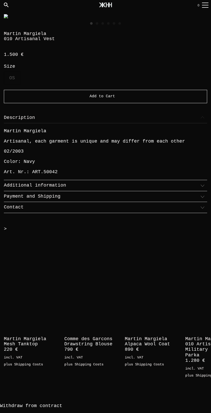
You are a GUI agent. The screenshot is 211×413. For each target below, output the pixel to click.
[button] (91, 23)
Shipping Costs (28, 364)
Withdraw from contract (31, 405)
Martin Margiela (25, 33)
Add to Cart (102, 96)
